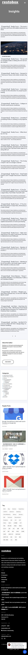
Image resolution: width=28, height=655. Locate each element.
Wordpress (5, 520)
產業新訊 (5, 391)
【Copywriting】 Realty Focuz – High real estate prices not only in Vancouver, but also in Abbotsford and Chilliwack (14, 234)
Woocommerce (18, 517)
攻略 (22, 528)
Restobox (21, 514)
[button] (25, 3)
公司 (15, 520)
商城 (4, 525)
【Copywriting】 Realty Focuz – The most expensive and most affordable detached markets (14, 28)
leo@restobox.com (5, 628)
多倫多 (15, 525)
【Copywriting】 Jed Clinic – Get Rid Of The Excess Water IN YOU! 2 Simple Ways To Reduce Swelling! (14, 323)
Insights (3, 581)
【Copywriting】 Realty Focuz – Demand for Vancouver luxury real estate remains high (14, 75)
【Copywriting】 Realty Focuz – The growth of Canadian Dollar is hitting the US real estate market (14, 60)
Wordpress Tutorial (7, 386)
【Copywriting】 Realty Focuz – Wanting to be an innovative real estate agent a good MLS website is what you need (14, 263)
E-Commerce (4, 575)
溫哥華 (4, 534)
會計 (6, 395)
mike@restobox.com (6, 636)
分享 (20, 520)
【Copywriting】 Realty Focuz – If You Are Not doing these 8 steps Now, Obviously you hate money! (14, 205)
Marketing (18, 511)
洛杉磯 (22, 531)
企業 (11, 520)
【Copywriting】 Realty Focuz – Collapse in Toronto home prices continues (14, 104)
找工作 (4, 528)
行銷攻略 (7, 382)
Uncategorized (6, 385)
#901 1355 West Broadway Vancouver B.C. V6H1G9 (7, 617)
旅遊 (13, 531)
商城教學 (7, 389)
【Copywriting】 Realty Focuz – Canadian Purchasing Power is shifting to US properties (14, 119)
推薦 (18, 528)
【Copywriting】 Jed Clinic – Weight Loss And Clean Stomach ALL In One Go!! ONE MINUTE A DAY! (14, 293)
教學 (8, 531)
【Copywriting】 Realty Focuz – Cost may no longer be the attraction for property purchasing (14, 90)
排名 (14, 528)
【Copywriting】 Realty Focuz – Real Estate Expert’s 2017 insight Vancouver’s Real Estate (14, 175)
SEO (4, 517)
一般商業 (7, 393)
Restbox (14, 514)
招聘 (9, 528)
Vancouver (10, 517)
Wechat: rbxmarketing (8, 630)
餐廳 (16, 539)
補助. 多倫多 (5, 539)
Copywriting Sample (8, 375)
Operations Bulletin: (7, 384)
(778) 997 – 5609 (5, 625)
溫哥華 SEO (7, 381)
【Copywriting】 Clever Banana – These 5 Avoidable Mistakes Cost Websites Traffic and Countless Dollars (14, 277)
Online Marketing (7, 379)
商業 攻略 (9, 525)
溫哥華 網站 (18, 534)
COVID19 (7, 392)
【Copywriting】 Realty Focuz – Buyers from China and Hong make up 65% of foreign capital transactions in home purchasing (14, 220)
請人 (12, 539)
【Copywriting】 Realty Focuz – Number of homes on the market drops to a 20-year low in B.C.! (14, 248)
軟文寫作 (5, 396)
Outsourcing (4, 579)
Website (3, 573)
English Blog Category (8, 376)
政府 (4, 531)
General (5, 378)
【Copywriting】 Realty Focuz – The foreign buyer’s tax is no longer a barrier (14, 161)
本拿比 (17, 531)
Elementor (12, 511)
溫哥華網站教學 (7, 388)
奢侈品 (20, 525)
